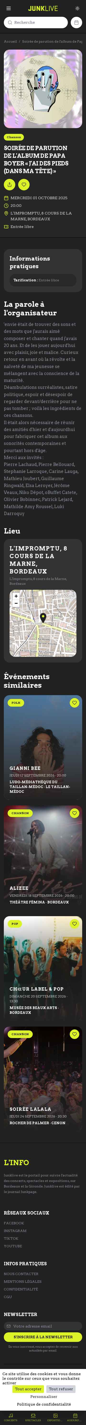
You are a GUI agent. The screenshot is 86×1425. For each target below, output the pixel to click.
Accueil (10, 41)
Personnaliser (43, 1396)
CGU (8, 1297)
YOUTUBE (13, 1246)
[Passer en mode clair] (77, 8)
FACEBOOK (14, 1223)
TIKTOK (11, 1238)
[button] (43, 618)
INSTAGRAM (15, 1231)
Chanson (14, 137)
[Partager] (9, 184)
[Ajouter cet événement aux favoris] (24, 184)
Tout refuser (61, 1389)
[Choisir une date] (76, 22)
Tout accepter (28, 1389)
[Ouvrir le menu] (8, 8)
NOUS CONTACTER (21, 1274)
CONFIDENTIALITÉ (21, 1289)
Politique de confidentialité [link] (44, 1404)
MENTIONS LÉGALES (23, 1281)
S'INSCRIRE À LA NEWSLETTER (43, 1337)
